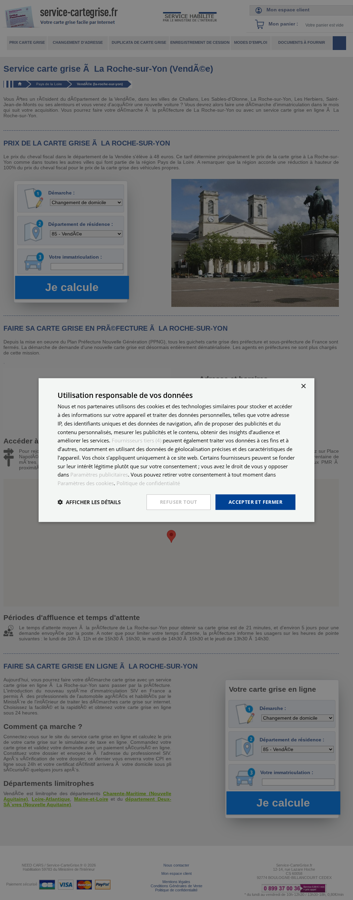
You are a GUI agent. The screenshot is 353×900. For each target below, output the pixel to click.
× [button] (303, 386)
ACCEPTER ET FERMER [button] (255, 502)
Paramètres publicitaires (99, 474)
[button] (89, 502)
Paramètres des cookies (86, 483)
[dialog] (176, 450)
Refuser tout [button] (178, 502)
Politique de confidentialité (148, 483)
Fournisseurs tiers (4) (136, 440)
